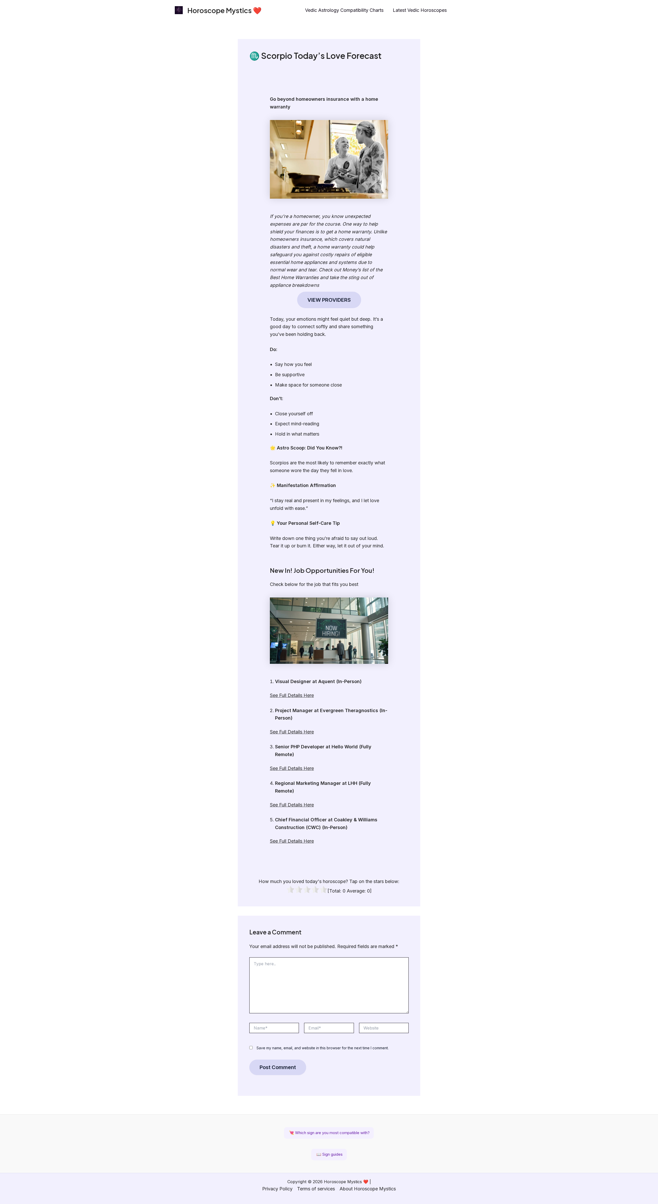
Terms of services (316, 1188)
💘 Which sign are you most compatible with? (329, 1132)
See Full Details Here (292, 695)
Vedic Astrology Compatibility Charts (344, 10)
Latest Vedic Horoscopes (420, 10)
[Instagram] (458, 10)
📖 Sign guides (329, 1154)
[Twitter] (481, 10)
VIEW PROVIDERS (329, 300)
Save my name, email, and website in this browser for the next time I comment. (323, 1048)
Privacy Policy (277, 1188)
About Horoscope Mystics (368, 1188)
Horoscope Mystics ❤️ (224, 10)
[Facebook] (470, 10)
